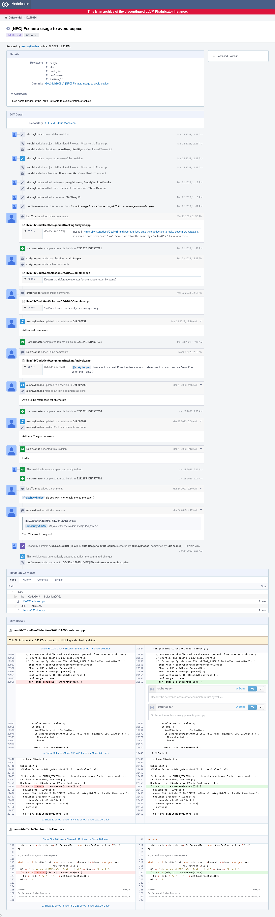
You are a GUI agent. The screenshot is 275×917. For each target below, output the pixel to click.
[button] (252, 688)
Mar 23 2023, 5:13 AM (185, 449)
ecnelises (64, 149)
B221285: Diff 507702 (89, 478)
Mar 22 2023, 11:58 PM (190, 248)
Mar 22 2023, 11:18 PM (190, 197)
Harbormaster (35, 248)
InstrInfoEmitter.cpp (34, 610)
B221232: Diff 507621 (89, 248)
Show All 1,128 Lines (74, 905)
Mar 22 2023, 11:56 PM (189, 216)
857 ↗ (31, 231)
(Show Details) (96, 188)
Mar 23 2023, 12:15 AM (189, 293)
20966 (31, 279)
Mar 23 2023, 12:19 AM (184, 321)
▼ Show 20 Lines (100, 648)
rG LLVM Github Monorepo (59, 123)
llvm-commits (67, 173)
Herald (31, 143)
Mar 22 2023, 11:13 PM (190, 182)
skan (52, 67)
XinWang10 (56, 79)
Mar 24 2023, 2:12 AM (185, 510)
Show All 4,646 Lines (74, 819)
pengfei (54, 63)
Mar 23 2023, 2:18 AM (190, 352)
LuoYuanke (56, 75)
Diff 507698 (79, 384)
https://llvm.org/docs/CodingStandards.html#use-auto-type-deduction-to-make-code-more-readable (141, 231)
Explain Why (192, 545)
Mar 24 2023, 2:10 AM (185, 488)
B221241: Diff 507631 (89, 341)
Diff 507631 (79, 321)
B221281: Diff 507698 (89, 411)
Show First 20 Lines (52, 648)
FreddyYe (55, 71)
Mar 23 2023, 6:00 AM (191, 478)
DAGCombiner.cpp (34, 601)
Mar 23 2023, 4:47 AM (191, 411)
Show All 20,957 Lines (77, 648)
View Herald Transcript (94, 143)
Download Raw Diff (227, 56)
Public (33, 35)
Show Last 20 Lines (99, 819)
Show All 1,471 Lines (75, 753)
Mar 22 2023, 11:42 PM (190, 206)
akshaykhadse (30, 46)
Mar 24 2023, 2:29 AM (191, 550)
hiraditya (77, 149)
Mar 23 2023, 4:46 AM (185, 385)
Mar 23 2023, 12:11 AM (189, 258)
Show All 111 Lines (76, 839)
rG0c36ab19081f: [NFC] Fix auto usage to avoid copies (76, 83)
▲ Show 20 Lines (52, 753)
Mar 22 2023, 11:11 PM (190, 134)
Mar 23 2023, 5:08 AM (185, 421)
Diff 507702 (79, 421)
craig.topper (33, 258)
